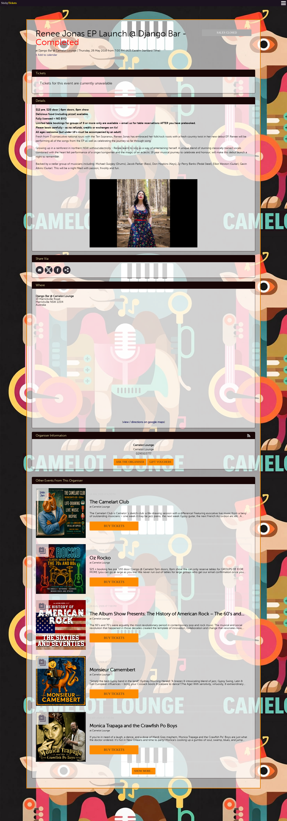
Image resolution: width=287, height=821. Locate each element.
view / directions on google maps (143, 422)
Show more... (143, 771)
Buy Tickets (114, 526)
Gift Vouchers (160, 462)
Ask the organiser (130, 462)
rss (248, 435)
